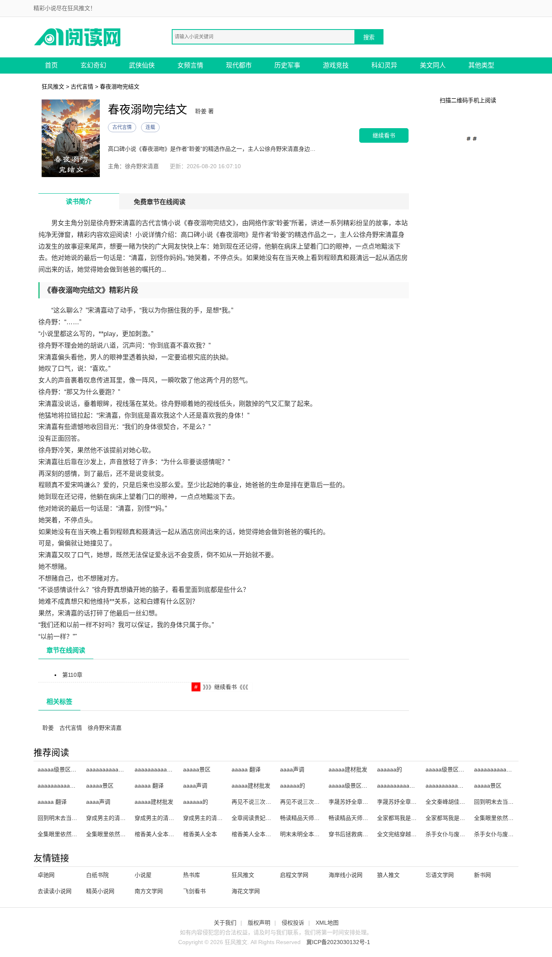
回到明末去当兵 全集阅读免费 (511, 802)
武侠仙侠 (142, 65)
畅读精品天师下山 (302, 818)
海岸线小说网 (345, 875)
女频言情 (190, 65)
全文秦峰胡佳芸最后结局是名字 (465, 802)
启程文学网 (294, 875)
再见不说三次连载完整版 (311, 802)
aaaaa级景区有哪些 (63, 769)
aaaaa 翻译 (246, 769)
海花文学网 (246, 891)
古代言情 (82, 86)
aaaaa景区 (197, 769)
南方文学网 (149, 891)
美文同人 (433, 65)
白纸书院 (97, 875)
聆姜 (48, 728)
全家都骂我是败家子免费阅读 (462, 818)
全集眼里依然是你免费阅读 (120, 834)
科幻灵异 (384, 65)
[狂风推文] (78, 36)
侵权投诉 (293, 922)
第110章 (72, 675)
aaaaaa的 (389, 769)
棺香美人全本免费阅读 (260, 834)
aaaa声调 (292, 769)
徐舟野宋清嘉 (105, 728)
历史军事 (287, 65)
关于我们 (225, 922)
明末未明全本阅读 (302, 834)
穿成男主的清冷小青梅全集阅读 (174, 818)
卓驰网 (46, 875)
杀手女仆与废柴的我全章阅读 (462, 834)
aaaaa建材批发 (348, 769)
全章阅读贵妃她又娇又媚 (263, 818)
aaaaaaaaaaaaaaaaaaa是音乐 (174, 769)
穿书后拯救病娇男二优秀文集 (365, 834)
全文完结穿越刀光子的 (405, 834)
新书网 (482, 875)
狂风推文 (53, 86)
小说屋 (143, 875)
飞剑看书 (194, 891)
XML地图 (327, 922)
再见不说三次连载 (254, 802)
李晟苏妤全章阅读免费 (405, 802)
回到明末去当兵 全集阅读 (69, 818)
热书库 (191, 875)
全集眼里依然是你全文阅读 (508, 818)
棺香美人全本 (200, 834)
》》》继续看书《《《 (225, 687)
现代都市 (239, 65)
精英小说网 (100, 891)
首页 (51, 65)
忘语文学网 (440, 875)
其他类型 (481, 65)
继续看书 (384, 135)
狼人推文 (388, 875)
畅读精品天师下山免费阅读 (362, 818)
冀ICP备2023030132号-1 (338, 942)
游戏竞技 (336, 65)
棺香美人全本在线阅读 (163, 834)
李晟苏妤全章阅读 (351, 802)
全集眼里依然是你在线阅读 (71, 834)
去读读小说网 (55, 891)
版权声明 (259, 922)
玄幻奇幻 (93, 65)
